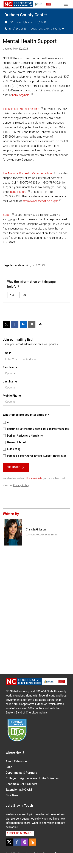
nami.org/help (20, 95)
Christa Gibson (36, 529)
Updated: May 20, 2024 (15, 48)
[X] (9, 842)
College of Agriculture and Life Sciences (32, 778)
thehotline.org (17, 191)
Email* (7, 353)
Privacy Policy (21, 485)
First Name (10, 367)
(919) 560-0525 (17, 28)
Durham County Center (25, 14)
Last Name (10, 381)
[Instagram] (24, 842)
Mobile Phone (12, 395)
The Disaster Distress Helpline (21, 109)
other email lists (33, 478)
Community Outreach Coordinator (41, 534)
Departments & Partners (21, 772)
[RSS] (32, 842)
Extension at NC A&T (19, 789)
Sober (6, 214)
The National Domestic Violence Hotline (27, 173)
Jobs (9, 767)
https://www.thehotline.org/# (40, 201)
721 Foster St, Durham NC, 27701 (27, 22)
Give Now (12, 795)
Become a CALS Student (21, 784)
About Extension (16, 761)
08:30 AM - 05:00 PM (50, 28)
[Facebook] (17, 842)
